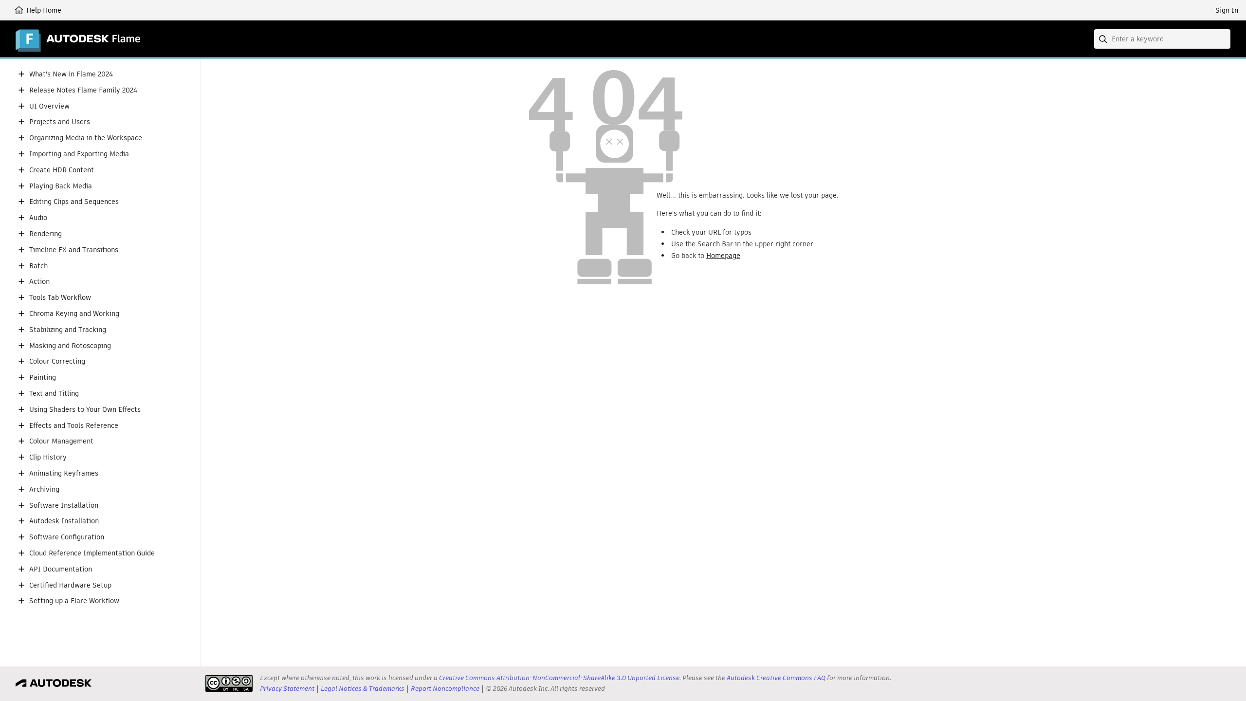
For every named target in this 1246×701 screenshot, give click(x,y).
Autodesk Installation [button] (64, 521)
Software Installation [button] (63, 505)
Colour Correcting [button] (57, 361)
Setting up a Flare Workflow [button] (74, 601)
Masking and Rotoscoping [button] (70, 346)
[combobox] (1162, 39)
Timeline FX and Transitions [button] (73, 250)
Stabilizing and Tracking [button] (67, 330)
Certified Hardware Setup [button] (70, 585)
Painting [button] (42, 377)
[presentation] (229, 683)
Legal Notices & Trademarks (362, 688)
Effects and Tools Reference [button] (73, 426)
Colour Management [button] (61, 441)
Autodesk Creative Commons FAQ (776, 678)
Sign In (1226, 10)
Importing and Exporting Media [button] (79, 154)
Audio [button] (38, 218)
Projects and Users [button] (59, 122)
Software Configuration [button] (66, 537)
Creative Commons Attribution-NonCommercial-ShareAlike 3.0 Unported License (559, 678)
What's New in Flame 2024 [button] (71, 74)
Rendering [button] (45, 234)
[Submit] (1104, 39)
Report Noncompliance (445, 688)
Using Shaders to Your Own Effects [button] (85, 410)
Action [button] (39, 281)
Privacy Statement (287, 688)
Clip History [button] (48, 457)
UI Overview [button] (49, 106)
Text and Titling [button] (54, 393)
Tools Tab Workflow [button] (60, 298)
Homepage (723, 255)
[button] (21, 74)
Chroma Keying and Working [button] (74, 314)
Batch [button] (38, 266)
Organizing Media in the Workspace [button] (85, 138)
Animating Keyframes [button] (63, 473)
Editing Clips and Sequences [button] (74, 202)
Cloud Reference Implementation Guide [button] (92, 553)
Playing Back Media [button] (60, 186)
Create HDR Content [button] (61, 170)
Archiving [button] (44, 489)
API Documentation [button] (60, 569)
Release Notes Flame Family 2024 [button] (83, 90)
